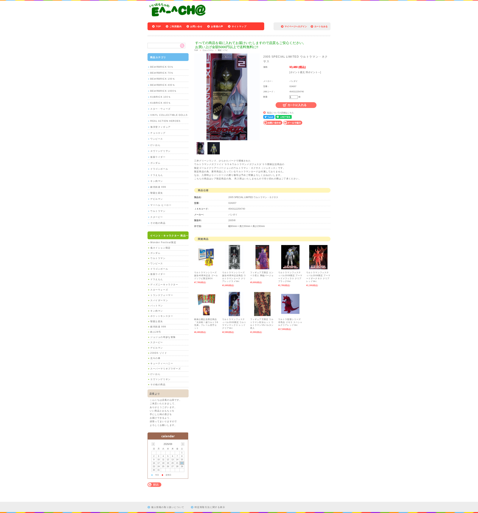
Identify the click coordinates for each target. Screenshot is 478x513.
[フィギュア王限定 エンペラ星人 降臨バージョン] (262, 267)
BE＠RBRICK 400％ (162, 85)
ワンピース (156, 139)
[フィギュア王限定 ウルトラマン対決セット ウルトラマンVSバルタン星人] (262, 314)
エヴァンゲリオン (160, 379)
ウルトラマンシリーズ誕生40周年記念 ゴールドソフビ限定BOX (206, 275)
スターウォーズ (159, 289)
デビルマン (156, 199)
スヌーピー (156, 217)
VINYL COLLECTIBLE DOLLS (169, 115)
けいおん (155, 145)
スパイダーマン (159, 300)
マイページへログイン (296, 26)
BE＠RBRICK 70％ (161, 73)
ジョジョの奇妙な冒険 (163, 337)
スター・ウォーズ (160, 109)
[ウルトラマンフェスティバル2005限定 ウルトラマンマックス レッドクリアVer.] (234, 314)
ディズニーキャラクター (164, 284)
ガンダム (155, 163)
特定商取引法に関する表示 (210, 507)
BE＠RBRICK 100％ (162, 79)
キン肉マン (156, 181)
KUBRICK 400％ (160, 103)
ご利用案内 (176, 26)
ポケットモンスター (161, 316)
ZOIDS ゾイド (158, 353)
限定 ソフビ (223, 50)
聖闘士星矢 (156, 193)
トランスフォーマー (161, 295)
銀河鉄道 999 (158, 187)
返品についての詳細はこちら (280, 113)
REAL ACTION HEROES (165, 121)
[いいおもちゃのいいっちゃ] (179, 17)
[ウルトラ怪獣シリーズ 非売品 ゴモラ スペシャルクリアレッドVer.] (290, 314)
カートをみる (321, 26)
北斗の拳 (155, 358)
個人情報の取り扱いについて (167, 507)
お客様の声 (217, 26)
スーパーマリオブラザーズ (165, 368)
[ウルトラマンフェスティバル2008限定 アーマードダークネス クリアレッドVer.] (318, 267)
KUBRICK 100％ (160, 97)
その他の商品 (158, 223)
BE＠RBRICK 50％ (161, 67)
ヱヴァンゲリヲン (160, 151)
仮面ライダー (158, 157)
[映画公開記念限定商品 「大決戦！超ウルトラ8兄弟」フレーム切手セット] (206, 314)
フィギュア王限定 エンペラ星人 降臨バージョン (262, 275)
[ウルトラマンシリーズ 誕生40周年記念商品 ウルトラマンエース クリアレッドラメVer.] (234, 267)
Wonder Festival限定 (163, 242)
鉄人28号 (155, 332)
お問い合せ (196, 26)
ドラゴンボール (159, 169)
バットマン (156, 305)
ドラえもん (156, 175)
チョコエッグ (158, 133)
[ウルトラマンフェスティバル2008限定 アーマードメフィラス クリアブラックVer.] (290, 267)
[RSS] (154, 485)
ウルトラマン (208, 50)
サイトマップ (239, 26)
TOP (158, 26)
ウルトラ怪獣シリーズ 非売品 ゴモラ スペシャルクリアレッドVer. (290, 322)
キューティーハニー (161, 363)
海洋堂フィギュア (160, 127)
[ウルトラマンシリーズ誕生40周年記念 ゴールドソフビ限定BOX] (206, 267)
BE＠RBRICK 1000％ (163, 91)
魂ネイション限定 (160, 248)
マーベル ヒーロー (160, 205)
